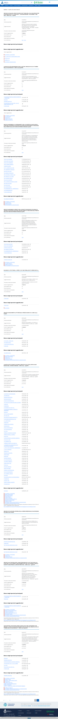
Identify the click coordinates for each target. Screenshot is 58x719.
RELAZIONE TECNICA (8, 495)
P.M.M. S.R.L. (6, 465)
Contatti (39, 5)
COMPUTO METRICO (8, 358)
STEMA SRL (6, 346)
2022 (22, 534)
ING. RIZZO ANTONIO (8, 183)
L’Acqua (11, 5)
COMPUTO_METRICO (8, 118)
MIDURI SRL (6, 456)
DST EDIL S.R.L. (6, 415)
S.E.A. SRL (5, 665)
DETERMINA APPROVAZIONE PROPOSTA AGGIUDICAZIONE (15, 502)
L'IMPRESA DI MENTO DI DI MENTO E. (10, 443)
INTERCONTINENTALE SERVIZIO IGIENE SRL (12, 438)
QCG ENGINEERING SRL (8, 190)
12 (10, 700)
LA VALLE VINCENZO (7, 449)
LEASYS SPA (6, 298)
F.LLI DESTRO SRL (7, 420)
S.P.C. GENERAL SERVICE (8, 473)
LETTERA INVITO (8, 116)
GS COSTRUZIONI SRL (8, 429)
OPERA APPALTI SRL (7, 463)
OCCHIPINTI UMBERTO (8, 461)
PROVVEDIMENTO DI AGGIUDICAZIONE (12, 204)
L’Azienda (6, 5)
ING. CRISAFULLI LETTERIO (9, 176)
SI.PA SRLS (6, 475)
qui (56, 717)
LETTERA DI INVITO (8, 263)
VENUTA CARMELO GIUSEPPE (9, 482)
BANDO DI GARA (8, 679)
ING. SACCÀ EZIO (7, 185)
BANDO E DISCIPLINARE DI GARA (10, 610)
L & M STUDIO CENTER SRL (9, 344)
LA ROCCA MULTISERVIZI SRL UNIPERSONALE (12, 447)
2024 (25, 40)
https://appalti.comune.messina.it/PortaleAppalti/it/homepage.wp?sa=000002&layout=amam (20, 506)
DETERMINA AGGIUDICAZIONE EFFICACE (12, 503)
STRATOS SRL (6, 106)
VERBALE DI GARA (8, 203)
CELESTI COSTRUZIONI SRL (9, 400)
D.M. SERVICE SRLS (7, 342)
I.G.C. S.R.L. (6, 431)
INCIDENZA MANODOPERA (9, 500)
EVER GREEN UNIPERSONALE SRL (10, 419)
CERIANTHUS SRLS (7, 166)
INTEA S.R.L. (6, 436)
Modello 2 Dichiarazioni (7, 684)
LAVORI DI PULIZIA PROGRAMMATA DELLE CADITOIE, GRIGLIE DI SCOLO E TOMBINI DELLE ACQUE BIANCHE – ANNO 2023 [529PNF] (21, 67)
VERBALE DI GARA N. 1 (9, 264)
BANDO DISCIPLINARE (9, 356)
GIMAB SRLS (6, 543)
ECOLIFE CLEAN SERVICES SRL (9, 541)
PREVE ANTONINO (7, 468)
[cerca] (31, 2)
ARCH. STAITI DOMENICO (8, 162)
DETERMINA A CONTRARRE (10, 54)
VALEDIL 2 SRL (6, 480)
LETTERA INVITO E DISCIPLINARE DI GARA (12, 56)
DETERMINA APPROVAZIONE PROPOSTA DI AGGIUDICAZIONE (16, 688)
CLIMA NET (6, 404)
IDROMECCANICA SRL (8, 101)
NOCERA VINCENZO (7, 458)
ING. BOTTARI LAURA (8, 171)
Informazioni (31, 5)
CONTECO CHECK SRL (8, 247)
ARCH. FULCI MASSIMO (8, 159)
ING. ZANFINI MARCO (7, 186)
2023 (22, 40)
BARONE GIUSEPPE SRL (8, 397)
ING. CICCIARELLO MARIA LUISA (9, 174)
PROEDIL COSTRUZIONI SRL (9, 470)
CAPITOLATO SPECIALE (9, 611)
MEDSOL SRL (6, 451)
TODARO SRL (6, 478)
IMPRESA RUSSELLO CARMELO (9, 434)
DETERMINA (7, 308)
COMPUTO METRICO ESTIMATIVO (11, 612)
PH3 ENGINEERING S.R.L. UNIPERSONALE (11, 188)
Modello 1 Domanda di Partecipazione (10, 683)
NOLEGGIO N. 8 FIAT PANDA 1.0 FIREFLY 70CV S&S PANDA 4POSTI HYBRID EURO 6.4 (21, 270)
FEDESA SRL (6, 422)
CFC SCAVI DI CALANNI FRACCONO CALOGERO (12, 402)
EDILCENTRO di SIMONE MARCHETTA (10, 417)
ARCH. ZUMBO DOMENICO (8, 164)
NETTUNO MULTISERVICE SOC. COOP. (10, 545)
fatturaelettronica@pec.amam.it (44, 705)
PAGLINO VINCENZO (7, 466)
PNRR (36, 5)
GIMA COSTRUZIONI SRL (8, 427)
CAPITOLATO (7, 58)
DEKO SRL (6, 412)
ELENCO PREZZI (8, 496)
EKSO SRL (6, 99)
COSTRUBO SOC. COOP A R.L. (9, 407)
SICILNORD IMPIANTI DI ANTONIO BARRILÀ (11, 477)
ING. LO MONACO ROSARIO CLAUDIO (10, 181)
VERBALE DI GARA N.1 (9, 687)
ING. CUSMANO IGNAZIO (8, 178)
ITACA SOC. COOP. (7, 439)
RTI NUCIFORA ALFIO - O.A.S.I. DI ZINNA (11, 663)
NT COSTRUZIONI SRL (8, 459)
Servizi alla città (24, 5)
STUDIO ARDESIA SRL (8, 192)
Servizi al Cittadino (17, 5)
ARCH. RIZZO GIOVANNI (8, 244)
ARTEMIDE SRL (6, 395)
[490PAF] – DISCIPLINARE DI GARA (11, 680)
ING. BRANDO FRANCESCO (9, 173)
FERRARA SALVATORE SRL (9, 424)
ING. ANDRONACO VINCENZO (9, 169)
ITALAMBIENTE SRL (7, 441)
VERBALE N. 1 (7, 60)
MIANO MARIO (6, 454)
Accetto (29, 718)
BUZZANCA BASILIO (7, 399)
